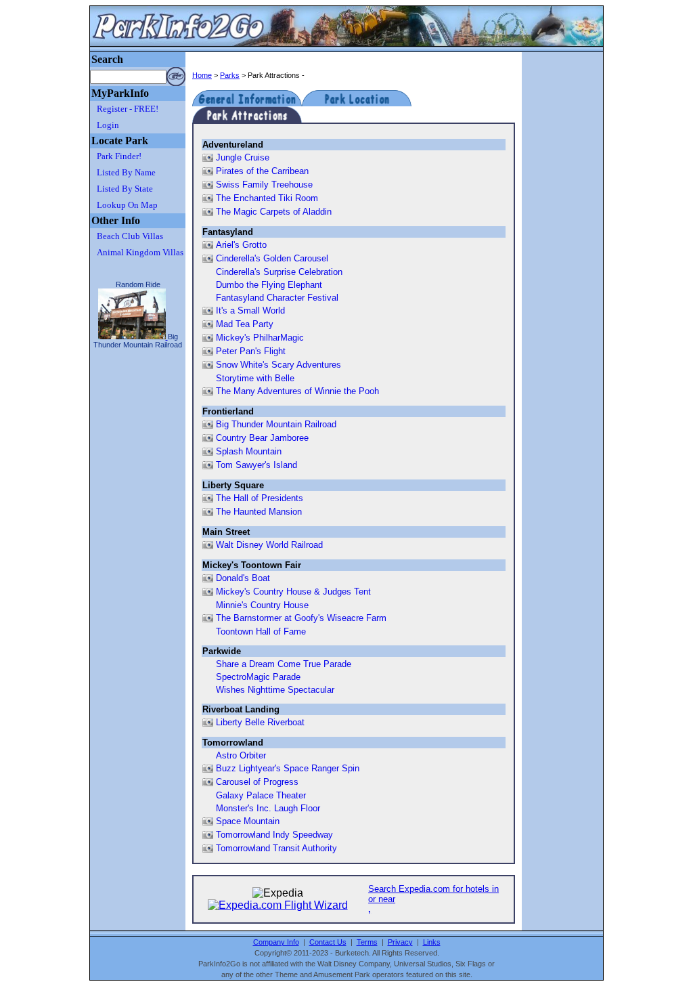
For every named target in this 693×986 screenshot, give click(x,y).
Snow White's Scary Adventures (278, 365)
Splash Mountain (249, 451)
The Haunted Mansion (259, 512)
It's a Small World (250, 310)
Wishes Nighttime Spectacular (275, 690)
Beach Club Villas (130, 236)
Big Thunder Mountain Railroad (276, 424)
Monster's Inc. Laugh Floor (268, 808)
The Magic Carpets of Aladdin (274, 212)
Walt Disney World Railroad (269, 545)
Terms (367, 942)
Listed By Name (126, 172)
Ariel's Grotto (241, 245)
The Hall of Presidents (259, 498)
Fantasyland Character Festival (277, 298)
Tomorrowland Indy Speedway (274, 835)
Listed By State (125, 189)
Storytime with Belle (255, 378)
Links (432, 942)
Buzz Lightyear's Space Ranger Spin (287, 768)
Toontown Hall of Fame (261, 631)
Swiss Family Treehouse (264, 184)
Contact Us (327, 942)
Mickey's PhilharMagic (260, 338)
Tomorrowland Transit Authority (276, 848)
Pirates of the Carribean (262, 171)
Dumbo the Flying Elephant (269, 285)
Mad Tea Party (244, 324)
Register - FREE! (127, 109)
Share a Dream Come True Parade (283, 664)
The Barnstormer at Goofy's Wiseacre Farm (301, 618)
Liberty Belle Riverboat (260, 722)
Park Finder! (119, 156)
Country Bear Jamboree (262, 438)
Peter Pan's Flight (251, 351)
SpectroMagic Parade (258, 677)
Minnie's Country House (262, 605)
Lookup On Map (127, 205)
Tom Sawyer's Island (256, 465)
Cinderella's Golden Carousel (272, 258)
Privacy (400, 942)
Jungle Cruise (242, 157)
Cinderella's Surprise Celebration (279, 272)
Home (202, 75)
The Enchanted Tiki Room (267, 198)
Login (108, 125)
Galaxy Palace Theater (261, 795)
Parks (230, 75)
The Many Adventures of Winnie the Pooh (297, 391)
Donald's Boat (243, 578)
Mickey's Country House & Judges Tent (293, 591)
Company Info (276, 942)
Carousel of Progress (257, 782)
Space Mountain (248, 821)
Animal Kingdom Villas (140, 252)
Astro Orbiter (241, 755)
